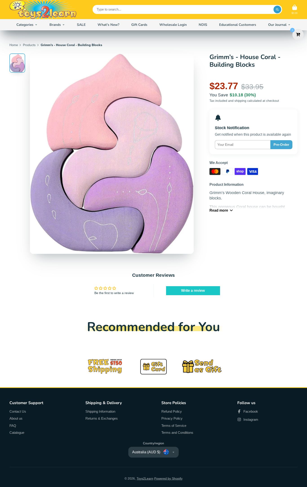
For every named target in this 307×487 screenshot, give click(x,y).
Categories (24, 24)
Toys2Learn (145, 478)
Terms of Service (173, 425)
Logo (43, 9)
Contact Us (17, 411)
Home (13, 45)
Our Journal (277, 24)
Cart (294, 9)
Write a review (193, 290)
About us (15, 418)
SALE (81, 24)
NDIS (203, 24)
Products (29, 45)
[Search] (277, 9)
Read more (218, 210)
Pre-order (281, 144)
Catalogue (16, 432)
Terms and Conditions (177, 432)
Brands (55, 24)
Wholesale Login (173, 24)
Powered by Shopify (168, 478)
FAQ (12, 425)
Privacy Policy (171, 418)
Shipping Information (100, 411)
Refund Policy (171, 411)
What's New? (108, 24)
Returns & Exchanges (101, 418)
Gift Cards (139, 24)
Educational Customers (237, 24)
